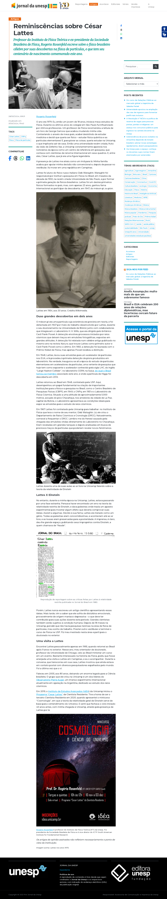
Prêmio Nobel (150, 217)
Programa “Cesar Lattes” (49, 694)
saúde (139, 224)
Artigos (15, 19)
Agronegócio (140, 171)
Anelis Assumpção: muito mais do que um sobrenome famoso (140, 294)
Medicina (137, 197)
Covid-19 (152, 182)
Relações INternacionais (134, 220)
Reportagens (132, 259)
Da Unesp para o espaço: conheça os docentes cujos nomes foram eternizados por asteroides (141, 152)
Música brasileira (131, 209)
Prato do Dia (138, 217)
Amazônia (152, 171)
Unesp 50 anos (130, 232)
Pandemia (142, 213)
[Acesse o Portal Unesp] (141, 335)
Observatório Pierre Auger (50, 680)
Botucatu (137, 174)
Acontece (130, 251)
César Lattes (14, 137)
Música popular (130, 213)
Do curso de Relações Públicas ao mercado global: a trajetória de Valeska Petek (141, 103)
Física (11, 140)
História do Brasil (131, 194)
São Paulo (144, 228)
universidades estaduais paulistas (138, 236)
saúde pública (149, 224)
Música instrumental (147, 209)
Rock (148, 220)
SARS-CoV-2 (130, 224)
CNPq (23, 137)
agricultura (129, 171)
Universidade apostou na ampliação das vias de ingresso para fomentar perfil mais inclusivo (141, 112)
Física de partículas (23, 140)
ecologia (143, 186)
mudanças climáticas (133, 205)
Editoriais (130, 256)
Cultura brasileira (131, 186)
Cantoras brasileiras (132, 178)
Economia (153, 186)
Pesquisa (152, 213)
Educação (129, 190)
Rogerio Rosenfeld (46, 116)
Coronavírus (142, 182)
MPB (145, 197)
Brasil (145, 174)
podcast (128, 217)
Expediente (65, 870)
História (144, 190)
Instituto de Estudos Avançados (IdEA (68, 691)
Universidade (143, 232)
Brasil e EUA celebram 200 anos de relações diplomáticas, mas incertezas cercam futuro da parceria (141, 310)
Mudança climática (132, 201)
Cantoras (152, 174)
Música (146, 205)
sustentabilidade (131, 228)
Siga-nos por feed (137, 269)
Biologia (128, 174)
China (144, 178)
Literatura (128, 197)
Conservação (130, 182)
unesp (152, 228)
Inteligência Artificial (148, 194)
